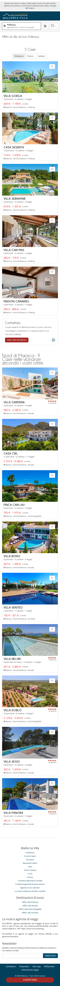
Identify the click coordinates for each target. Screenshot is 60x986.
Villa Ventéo (13, 607)
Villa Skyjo (12, 761)
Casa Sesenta (14, 147)
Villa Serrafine (15, 198)
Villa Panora (13, 812)
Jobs (30, 866)
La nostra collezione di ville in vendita (30, 891)
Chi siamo (30, 859)
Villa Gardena (14, 402)
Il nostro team (30, 856)
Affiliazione (49, 966)
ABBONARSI (50, 955)
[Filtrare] (45, 26)
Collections (30, 852)
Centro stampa (30, 870)
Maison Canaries (16, 301)
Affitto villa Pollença (30, 902)
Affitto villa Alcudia (30, 905)
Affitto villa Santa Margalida (30, 909)
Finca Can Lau (14, 504)
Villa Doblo (13, 710)
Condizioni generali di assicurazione (30, 884)
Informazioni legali (30, 969)
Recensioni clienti (30, 863)
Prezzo (30, 56)
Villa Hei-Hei (12, 658)
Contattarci (30, 979)
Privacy (30, 877)
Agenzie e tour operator (30, 887)
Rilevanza (19, 56)
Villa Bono (12, 556)
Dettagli (53, 5)
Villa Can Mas (14, 249)
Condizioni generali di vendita (30, 880)
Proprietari (24, 966)
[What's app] (53, 340)
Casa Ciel (11, 453)
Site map (37, 966)
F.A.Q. (30, 873)
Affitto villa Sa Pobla (30, 912)
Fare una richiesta (17, 340)
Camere (41, 56)
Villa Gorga (13, 95)
